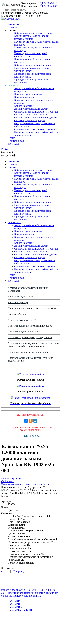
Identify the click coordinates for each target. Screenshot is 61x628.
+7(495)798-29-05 (47, 6)
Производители (16, 140)
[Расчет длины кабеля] (30, 385)
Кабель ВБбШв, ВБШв (20, 610)
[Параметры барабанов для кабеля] (30, 397)
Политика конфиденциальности (26, 592)
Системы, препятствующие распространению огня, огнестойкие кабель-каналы (34, 123)
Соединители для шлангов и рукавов (35, 129)
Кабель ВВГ (14, 604)
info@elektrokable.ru (12, 589)
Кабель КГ (14, 601)
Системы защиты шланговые (30, 114)
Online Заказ (14, 222)
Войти (4, 149)
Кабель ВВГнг (16, 607)
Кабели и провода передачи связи (33, 33)
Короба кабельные (24, 105)
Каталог (12, 167)
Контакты (13, 143)
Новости (12, 27)
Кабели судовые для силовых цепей (34, 65)
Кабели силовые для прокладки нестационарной (31, 37)
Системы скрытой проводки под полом (36, 117)
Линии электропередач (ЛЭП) (31, 108)
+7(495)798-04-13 (47, 3)
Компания (13, 24)
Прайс (11, 138)
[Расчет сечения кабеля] (30, 373)
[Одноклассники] (31, 421)
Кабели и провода (24, 97)
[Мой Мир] (35, 421)
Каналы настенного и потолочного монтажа (32, 308)
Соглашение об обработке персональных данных (29, 594)
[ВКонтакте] (26, 421)
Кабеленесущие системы (28, 94)
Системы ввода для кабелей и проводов (36, 111)
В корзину (19, 571)
